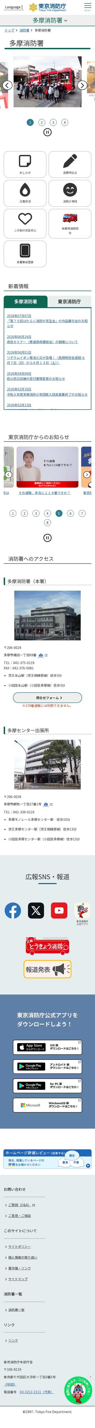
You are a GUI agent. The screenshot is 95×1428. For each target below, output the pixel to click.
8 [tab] (47, 522)
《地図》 (10, 1384)
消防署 (24, 30)
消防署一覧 (16, 1309)
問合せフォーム (47, 697)
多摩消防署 (25, 301)
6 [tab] (70, 513)
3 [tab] (53, 122)
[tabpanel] (48, 81)
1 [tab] (30, 122)
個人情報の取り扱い (22, 1257)
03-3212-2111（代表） (37, 1392)
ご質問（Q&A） (19, 1205)
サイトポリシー (19, 1246)
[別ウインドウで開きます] (43, 655)
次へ (82, 85)
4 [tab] (65, 122)
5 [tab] (59, 513)
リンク (13, 1340)
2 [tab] (42, 122)
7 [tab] (82, 513)
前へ (7, 85)
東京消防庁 (69, 301)
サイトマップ (18, 1279)
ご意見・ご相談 (19, 1215)
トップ (9, 30)
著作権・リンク (19, 1268)
